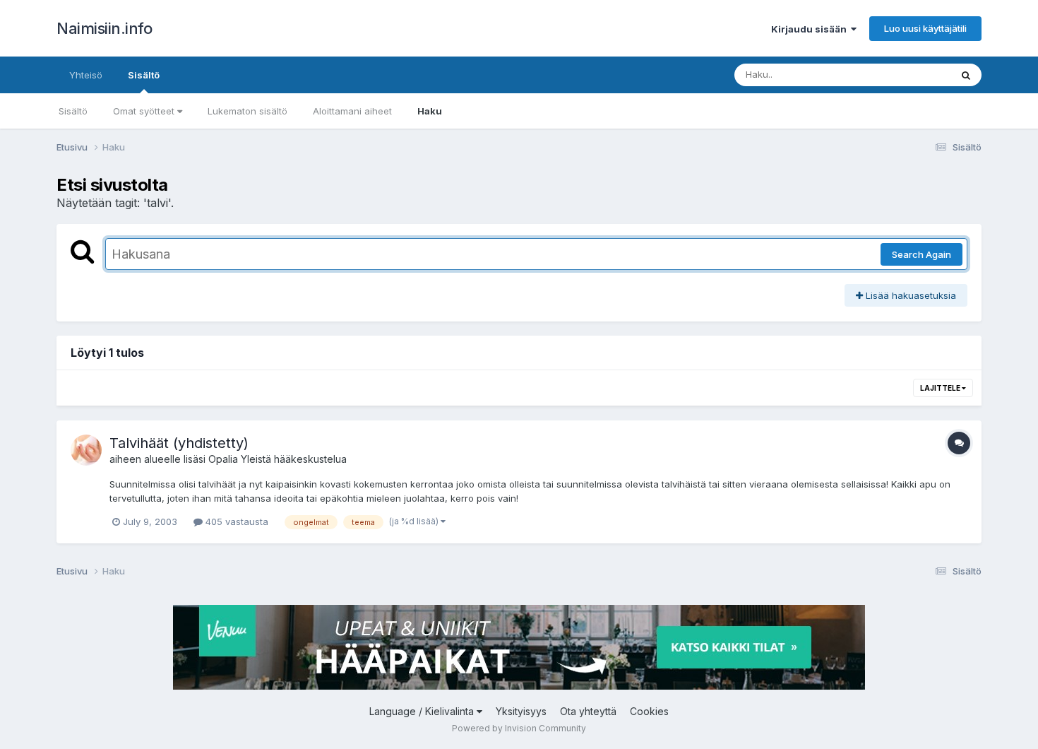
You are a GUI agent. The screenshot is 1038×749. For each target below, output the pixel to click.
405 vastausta (235, 521)
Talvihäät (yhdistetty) (179, 443)
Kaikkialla (912, 74)
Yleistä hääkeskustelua (294, 459)
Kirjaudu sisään (811, 29)
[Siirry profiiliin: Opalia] (86, 450)
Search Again (921, 254)
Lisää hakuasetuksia (909, 295)
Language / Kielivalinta (423, 711)
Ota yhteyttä (588, 711)
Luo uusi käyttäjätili (925, 28)
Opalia (223, 459)
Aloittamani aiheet (352, 111)
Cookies (649, 711)
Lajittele (941, 388)
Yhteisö (85, 75)
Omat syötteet (145, 111)
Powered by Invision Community (519, 728)
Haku (429, 111)
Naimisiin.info (104, 28)
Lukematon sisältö (247, 111)
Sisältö (144, 75)
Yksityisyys (521, 711)
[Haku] (966, 75)
